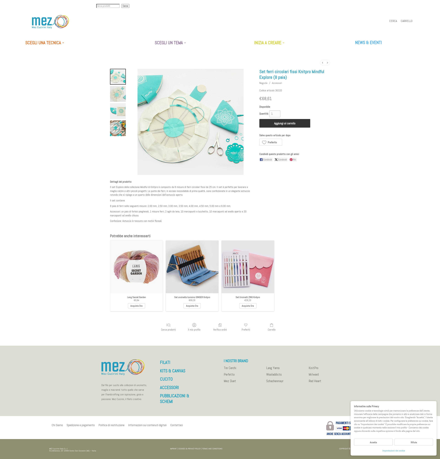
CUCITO (166, 379)
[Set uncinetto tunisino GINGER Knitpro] (192, 267)
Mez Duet (230, 381)
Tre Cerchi (230, 368)
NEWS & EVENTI (368, 42)
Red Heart (315, 381)
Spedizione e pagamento (81, 425)
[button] (270, 142)
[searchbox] (108, 6)
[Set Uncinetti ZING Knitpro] (248, 267)
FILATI (165, 362)
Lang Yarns (273, 368)
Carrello (406, 21)
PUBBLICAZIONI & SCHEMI (174, 398)
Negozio (263, 83)
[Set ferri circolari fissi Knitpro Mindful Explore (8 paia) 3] (118, 128)
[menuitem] (322, 62)
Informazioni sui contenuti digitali (147, 425)
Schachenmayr (274, 381)
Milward (314, 374)
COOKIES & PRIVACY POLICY (189, 448)
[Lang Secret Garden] (136, 267)
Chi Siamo (57, 425)
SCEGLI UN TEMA (169, 42)
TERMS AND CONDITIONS (212, 448)
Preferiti (246, 329)
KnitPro (313, 368)
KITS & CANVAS (172, 371)
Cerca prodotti (168, 329)
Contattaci (176, 425)
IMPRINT (173, 448)
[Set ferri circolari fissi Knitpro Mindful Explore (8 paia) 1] (118, 94)
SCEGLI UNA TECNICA (43, 42)
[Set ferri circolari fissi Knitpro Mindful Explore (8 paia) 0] (118, 77)
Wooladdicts (274, 374)
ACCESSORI (169, 387)
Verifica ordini (220, 329)
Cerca (125, 5)
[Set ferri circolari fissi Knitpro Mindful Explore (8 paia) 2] (118, 111)
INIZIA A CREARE (267, 42)
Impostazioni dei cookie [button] (393, 450)
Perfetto (229, 374)
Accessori (277, 83)
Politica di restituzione (111, 425)
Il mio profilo (194, 329)
